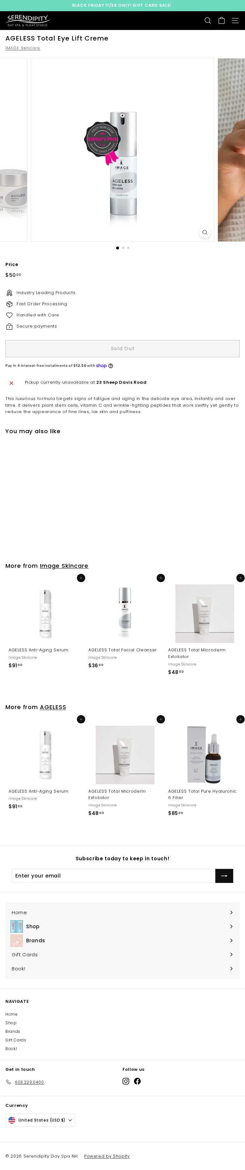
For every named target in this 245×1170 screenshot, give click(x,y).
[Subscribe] (224, 876)
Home (11, 1014)
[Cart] (221, 20)
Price (11, 264)
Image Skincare (64, 566)
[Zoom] (205, 232)
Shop (11, 1023)
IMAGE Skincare (22, 48)
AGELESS (53, 707)
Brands (12, 1031)
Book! (11, 1048)
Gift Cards (15, 1040)
